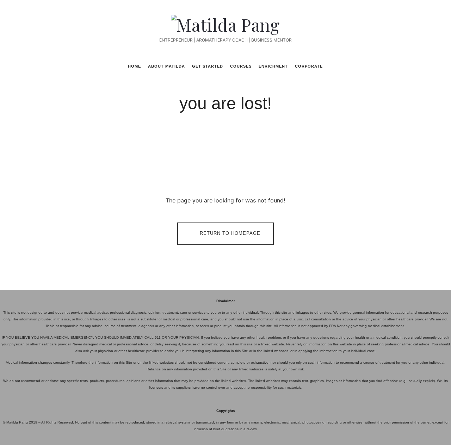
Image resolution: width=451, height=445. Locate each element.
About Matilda (166, 66)
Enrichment (273, 66)
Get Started (207, 66)
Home (134, 66)
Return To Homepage (230, 233)
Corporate (309, 66)
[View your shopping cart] (409, 66)
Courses (241, 66)
